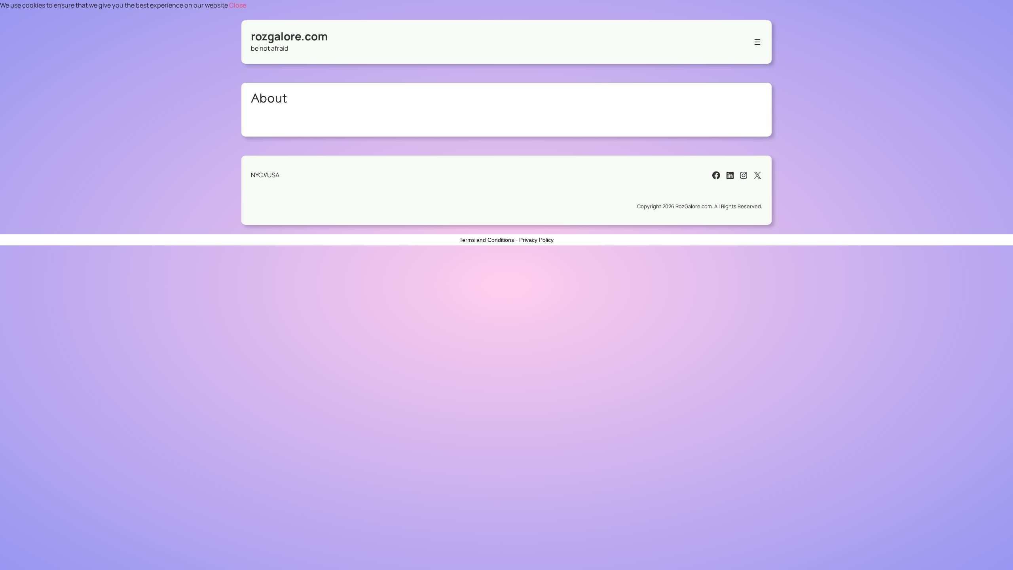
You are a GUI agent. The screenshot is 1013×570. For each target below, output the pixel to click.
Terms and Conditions (486, 240)
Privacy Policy (536, 240)
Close (237, 5)
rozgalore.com (289, 36)
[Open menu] (757, 42)
